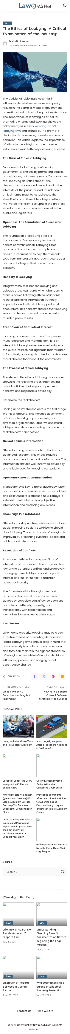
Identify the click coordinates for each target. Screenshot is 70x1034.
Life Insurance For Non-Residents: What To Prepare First (18, 933)
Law (7, 23)
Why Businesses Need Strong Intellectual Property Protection (50, 986)
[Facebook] (34, 676)
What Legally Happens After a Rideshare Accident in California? (51, 745)
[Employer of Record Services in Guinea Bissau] (18, 967)
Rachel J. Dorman (19, 41)
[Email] (62, 676)
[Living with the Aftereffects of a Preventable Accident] (18, 726)
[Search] (65, 5)
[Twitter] (44, 676)
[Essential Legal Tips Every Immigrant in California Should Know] (18, 765)
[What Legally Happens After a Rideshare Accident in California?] (51, 726)
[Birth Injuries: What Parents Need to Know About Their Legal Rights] (51, 829)
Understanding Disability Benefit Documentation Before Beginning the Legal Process (51, 937)
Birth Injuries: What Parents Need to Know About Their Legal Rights (51, 848)
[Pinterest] (53, 676)
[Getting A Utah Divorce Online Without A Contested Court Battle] (51, 765)
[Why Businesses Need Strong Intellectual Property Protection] (51, 967)
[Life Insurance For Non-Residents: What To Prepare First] (18, 914)
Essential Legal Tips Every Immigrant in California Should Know (17, 784)
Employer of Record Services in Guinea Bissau (16, 986)
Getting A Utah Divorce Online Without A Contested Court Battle (49, 784)
